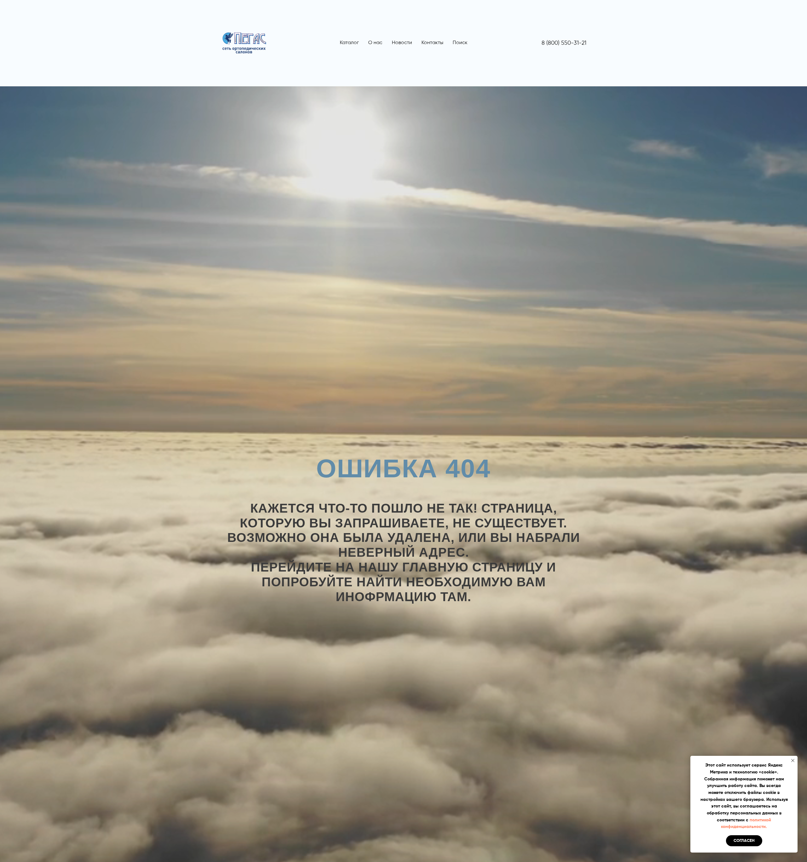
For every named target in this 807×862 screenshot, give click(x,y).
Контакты (432, 42)
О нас (375, 42)
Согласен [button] (744, 841)
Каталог (349, 42)
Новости (402, 42)
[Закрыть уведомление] (793, 760)
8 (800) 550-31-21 (564, 43)
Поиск (460, 42)
